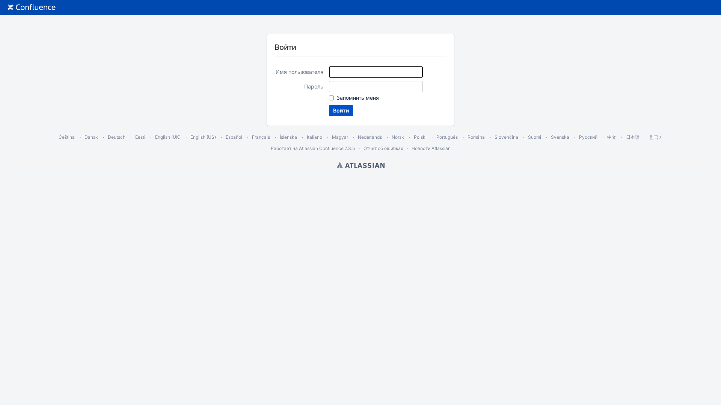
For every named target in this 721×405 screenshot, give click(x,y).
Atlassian (361, 165)
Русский (588, 137)
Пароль (313, 86)
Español (234, 137)
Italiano (314, 137)
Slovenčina (506, 137)
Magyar (340, 137)
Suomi (534, 137)
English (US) (203, 137)
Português (447, 137)
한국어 (656, 137)
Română (476, 137)
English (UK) (168, 137)
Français (261, 137)
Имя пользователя (299, 72)
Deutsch (116, 137)
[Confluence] (31, 7)
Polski (420, 137)
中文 (611, 137)
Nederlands (370, 137)
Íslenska (288, 137)
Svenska (560, 137)
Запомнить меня (357, 97)
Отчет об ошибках (383, 148)
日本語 (633, 137)
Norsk (398, 137)
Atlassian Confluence (321, 148)
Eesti (140, 137)
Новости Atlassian (431, 148)
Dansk (91, 137)
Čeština (67, 137)
